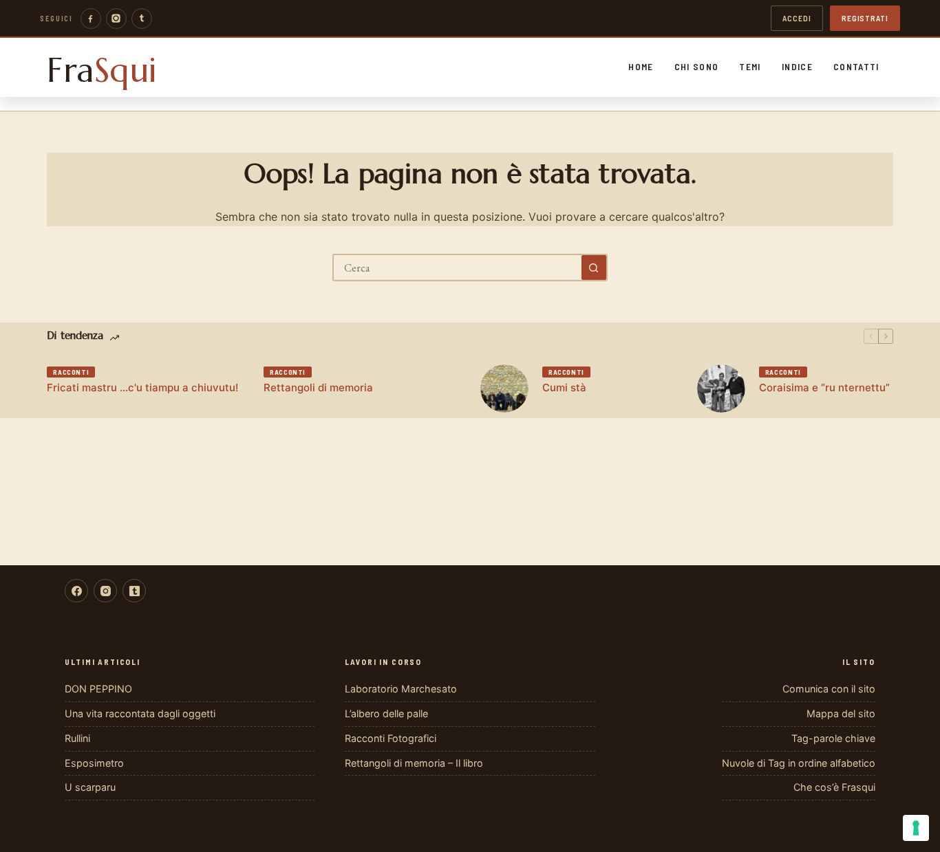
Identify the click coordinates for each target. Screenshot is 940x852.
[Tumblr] (141, 18)
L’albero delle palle (386, 713)
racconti (71, 372)
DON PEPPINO (98, 689)
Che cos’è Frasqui (834, 787)
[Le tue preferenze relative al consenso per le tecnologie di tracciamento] (916, 828)
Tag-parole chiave (833, 738)
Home (640, 66)
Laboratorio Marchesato (401, 689)
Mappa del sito (841, 713)
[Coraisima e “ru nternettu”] (721, 388)
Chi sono (696, 66)
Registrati (865, 18)
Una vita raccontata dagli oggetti (140, 713)
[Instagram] (116, 18)
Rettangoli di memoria (318, 387)
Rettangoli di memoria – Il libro (414, 763)
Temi (749, 66)
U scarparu (90, 787)
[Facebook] (91, 18)
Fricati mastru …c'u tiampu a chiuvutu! (142, 387)
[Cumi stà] (504, 388)
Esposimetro (94, 763)
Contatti (856, 66)
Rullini (77, 738)
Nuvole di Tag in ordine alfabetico (798, 763)
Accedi (796, 18)
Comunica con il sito (828, 689)
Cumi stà (564, 387)
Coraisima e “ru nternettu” (824, 387)
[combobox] (457, 267)
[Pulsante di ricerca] (593, 267)
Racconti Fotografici (390, 738)
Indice (797, 66)
